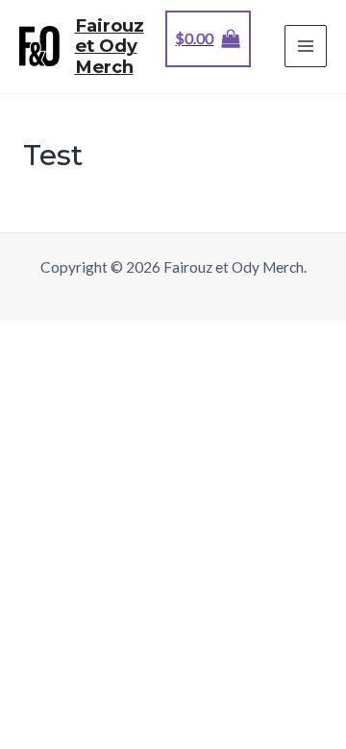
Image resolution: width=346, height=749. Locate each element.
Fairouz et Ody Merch (109, 46)
